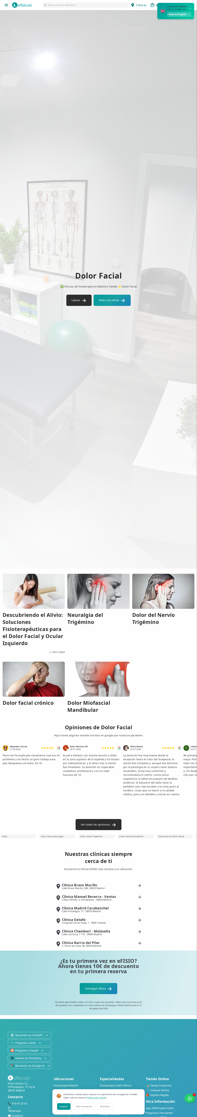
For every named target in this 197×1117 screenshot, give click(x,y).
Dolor (5, 836)
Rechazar (105, 1106)
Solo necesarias (84, 1106)
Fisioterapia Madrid (66, 1085)
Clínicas (141, 5)
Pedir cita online (109, 300)
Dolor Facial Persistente (131, 836)
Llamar (76, 300)
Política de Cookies (96, 1097)
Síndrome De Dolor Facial (171, 836)
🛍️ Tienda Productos (159, 1085)
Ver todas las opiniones (95, 824)
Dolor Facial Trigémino (91, 836)
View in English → (179, 14)
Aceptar (64, 1106)
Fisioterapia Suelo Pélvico (116, 1085)
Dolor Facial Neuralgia (52, 836)
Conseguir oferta (95, 988)
